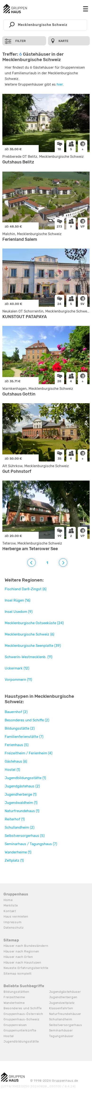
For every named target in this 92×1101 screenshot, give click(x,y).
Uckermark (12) (17, 668)
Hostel (9, 1036)
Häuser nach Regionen (21, 951)
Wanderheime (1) (18, 852)
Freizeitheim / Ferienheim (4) (28, 753)
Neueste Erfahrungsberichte (26, 968)
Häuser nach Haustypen (22, 962)
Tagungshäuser (61, 1036)
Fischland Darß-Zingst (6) (25, 589)
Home (8, 900)
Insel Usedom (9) (19, 612)
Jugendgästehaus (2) (22, 786)
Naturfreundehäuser (65, 1014)
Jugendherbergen (63, 997)
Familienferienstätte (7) (24, 737)
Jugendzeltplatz (62, 1003)
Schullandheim (60, 1019)
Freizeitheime (14, 997)
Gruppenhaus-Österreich (23, 1014)
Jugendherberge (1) (21, 794)
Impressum (12, 922)
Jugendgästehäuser (65, 991)
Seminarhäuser (61, 1030)
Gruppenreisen (15, 1025)
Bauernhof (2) (16, 712)
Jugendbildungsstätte (21, 1041)
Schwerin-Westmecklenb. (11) (28, 657)
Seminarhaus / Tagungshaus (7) (31, 844)
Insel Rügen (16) (17, 600)
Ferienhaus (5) (17, 745)
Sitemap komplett (18, 973)
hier (60, 84)
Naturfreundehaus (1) (22, 811)
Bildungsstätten (16, 991)
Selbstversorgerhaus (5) (25, 836)
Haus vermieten (16, 916)
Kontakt (10, 911)
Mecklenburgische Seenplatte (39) (33, 646)
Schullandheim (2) (19, 827)
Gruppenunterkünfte (20, 1030)
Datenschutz (14, 927)
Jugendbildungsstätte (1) (25, 778)
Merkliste (11, 905)
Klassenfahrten (61, 1008)
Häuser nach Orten (18, 957)
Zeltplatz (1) (14, 860)
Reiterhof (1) (15, 819)
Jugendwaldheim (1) (21, 803)
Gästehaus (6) (16, 761)
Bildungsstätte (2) (20, 728)
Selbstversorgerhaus (65, 1025)
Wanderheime (14, 1003)
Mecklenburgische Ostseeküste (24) (34, 623)
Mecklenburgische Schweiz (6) (29, 634)
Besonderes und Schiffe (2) (27, 720)
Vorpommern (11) (18, 679)
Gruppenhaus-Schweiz (21, 1019)
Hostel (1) (12, 770)
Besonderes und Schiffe (23, 1008)
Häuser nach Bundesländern (26, 945)
